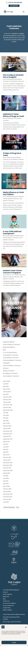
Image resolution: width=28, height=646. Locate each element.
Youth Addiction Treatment (16, 81)
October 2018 (7, 407)
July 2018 (5, 413)
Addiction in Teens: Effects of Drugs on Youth (13, 115)
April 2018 (6, 420)
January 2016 (7, 491)
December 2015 (7, 494)
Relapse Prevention (8, 371)
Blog (11, 79)
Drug (17, 507)
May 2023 (6, 394)
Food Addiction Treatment (11, 358)
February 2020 (7, 397)
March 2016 (6, 486)
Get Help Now (14, 5)
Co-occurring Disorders (16, 275)
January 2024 (7, 392)
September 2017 (8, 439)
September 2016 (8, 470)
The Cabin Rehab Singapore (11, 590)
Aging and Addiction (9, 342)
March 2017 (6, 455)
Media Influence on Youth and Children (13, 193)
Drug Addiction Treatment (10, 355)
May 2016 (5, 481)
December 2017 (7, 431)
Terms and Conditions (9, 603)
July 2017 (5, 444)
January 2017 (7, 460)
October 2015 (7, 499)
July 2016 (5, 476)
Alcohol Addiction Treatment (11, 344)
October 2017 (7, 436)
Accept (14, 642)
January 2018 (7, 428)
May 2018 (5, 418)
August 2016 (6, 473)
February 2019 (7, 399)
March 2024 (6, 389)
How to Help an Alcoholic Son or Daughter (13, 76)
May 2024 (6, 386)
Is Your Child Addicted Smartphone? (12, 232)
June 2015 (6, 502)
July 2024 (6, 384)
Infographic (6, 363)
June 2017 (6, 447)
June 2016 (6, 478)
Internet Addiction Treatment (10, 198)
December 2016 (7, 462)
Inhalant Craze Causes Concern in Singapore (12, 271)
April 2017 (6, 452)
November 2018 (7, 405)
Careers (5, 592)
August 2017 (6, 441)
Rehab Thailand (7, 610)
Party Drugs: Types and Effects (12, 622)
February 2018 (7, 426)
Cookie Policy (7, 608)
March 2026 (6, 381)
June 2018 (6, 415)
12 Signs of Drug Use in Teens (12, 154)
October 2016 (7, 468)
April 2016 (6, 484)
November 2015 (7, 497)
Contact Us (6, 601)
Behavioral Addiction (18, 196)
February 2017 (7, 457)
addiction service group (9, 507)
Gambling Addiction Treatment (12, 360)
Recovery (16, 277)
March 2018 (6, 423)
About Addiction (7, 594)
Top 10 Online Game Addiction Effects (14, 614)
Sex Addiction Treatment (10, 373)
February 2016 (7, 489)
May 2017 (5, 449)
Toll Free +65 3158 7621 (15, 2)
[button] (26, 627)
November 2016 (7, 465)
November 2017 (7, 434)
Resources (6, 596)
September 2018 (8, 410)
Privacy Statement (8, 605)
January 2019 (7, 402)
